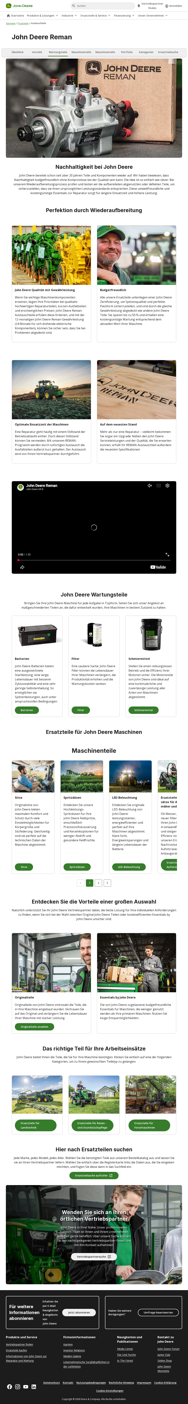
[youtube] (25, 1386)
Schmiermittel (143, 710)
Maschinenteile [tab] (81, 52)
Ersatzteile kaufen (16, 1350)
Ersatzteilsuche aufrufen (91, 1175)
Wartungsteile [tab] (58, 52)
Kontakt (68, 1382)
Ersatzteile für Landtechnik (30, 1125)
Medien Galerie (72, 1356)
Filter (80, 710)
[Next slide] (107, 883)
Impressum (144, 1382)
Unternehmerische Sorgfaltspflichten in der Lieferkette (86, 1364)
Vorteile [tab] (37, 52)
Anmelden (175, 6)
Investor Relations (74, 1350)
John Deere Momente (164, 1369)
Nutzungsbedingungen (91, 1382)
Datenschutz (51, 1382)
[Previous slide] (80, 883)
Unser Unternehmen (151, 15)
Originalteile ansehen (34, 1026)
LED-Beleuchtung (129, 867)
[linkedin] (33, 1386)
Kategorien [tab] (146, 52)
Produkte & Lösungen (40, 15)
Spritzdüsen (77, 867)
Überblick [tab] (18, 52)
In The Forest (125, 1360)
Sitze (24, 867)
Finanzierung (122, 15)
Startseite (17, 15)
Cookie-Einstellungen (109, 1390)
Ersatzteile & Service (94, 15)
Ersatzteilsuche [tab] (168, 52)
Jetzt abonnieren (79, 1312)
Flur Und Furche (126, 1354)
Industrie (67, 15)
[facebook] (9, 1386)
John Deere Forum (169, 1349)
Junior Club (164, 1354)
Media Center (125, 1349)
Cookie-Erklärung (165, 1382)
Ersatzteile (23, 23)
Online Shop (165, 1360)
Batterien (27, 710)
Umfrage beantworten (158, 1312)
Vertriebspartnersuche (91, 1256)
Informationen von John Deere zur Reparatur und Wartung (26, 1358)
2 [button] (98, 883)
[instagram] (17, 1386)
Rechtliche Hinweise (121, 1382)
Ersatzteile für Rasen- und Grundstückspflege (92, 1125)
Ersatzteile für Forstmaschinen (144, 1125)
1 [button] (89, 883)
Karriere (68, 1344)
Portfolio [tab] (127, 52)
